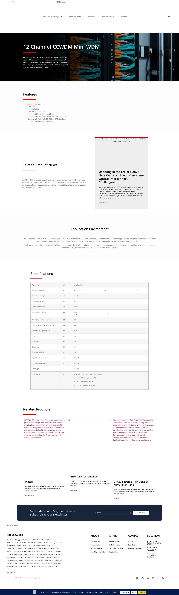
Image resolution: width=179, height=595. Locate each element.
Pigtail (29, 481)
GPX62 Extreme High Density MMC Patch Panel (131, 483)
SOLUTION (153, 535)
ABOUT (95, 535)
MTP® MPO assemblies (83, 476)
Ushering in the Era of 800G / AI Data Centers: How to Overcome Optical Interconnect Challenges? (121, 177)
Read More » (103, 202)
